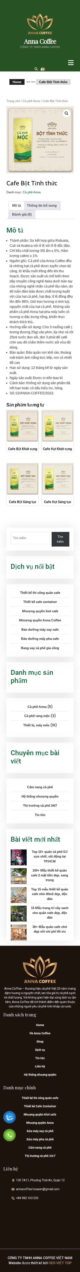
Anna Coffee (40, 41)
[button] (64, 63)
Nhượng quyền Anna (40, 1122)
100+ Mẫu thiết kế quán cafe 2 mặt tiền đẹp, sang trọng (49, 875)
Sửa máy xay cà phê (40, 1131)
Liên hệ (40, 1066)
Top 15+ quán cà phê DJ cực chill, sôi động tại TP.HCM (49, 856)
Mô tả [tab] (16, 205)
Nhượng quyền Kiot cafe (40, 1114)
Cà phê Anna (31, 101)
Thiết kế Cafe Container (40, 1106)
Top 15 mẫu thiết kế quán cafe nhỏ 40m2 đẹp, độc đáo (49, 894)
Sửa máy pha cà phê (40, 1139)
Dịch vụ (40, 1050)
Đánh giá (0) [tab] (22, 214)
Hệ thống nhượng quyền (40, 796)
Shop (40, 1041)
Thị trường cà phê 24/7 (40, 805)
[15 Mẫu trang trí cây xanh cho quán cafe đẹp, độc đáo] (19, 914)
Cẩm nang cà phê (40, 787)
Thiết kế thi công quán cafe (40, 1098)
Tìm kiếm (60, 539)
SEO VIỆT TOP (59, 1263)
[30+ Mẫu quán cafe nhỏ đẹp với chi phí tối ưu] (19, 932)
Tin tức (40, 815)
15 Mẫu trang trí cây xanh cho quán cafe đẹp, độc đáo (49, 912)
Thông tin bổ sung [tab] (42, 205)
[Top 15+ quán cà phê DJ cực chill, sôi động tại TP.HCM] (19, 857)
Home (17, 82)
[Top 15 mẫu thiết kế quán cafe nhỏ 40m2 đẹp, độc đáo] (19, 895)
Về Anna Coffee (40, 1033)
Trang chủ (13, 101)
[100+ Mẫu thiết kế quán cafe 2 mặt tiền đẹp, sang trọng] (19, 876)
